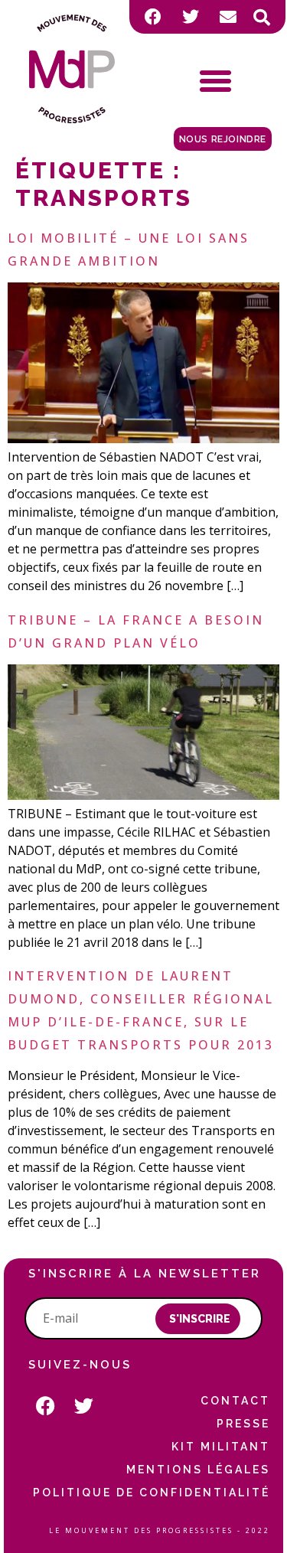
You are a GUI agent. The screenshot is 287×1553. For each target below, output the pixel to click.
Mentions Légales (197, 1469)
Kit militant (220, 1446)
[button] (261, 17)
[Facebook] (153, 17)
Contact (235, 1401)
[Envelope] (228, 17)
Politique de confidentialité (151, 1492)
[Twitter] (190, 17)
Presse (243, 1424)
